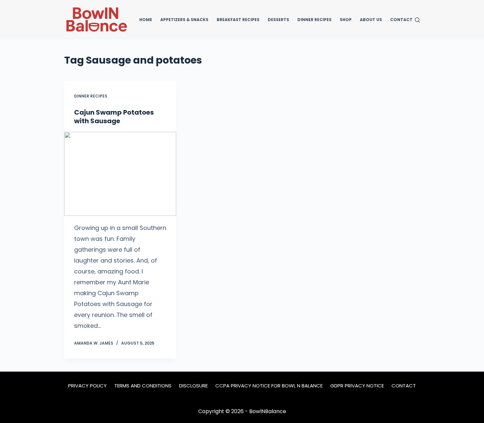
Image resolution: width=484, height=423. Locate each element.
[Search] (417, 19)
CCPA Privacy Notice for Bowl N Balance (269, 385)
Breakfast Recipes (238, 19)
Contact (401, 19)
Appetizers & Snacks (184, 19)
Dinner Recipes (314, 19)
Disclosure (193, 385)
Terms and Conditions (143, 385)
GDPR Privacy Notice (357, 385)
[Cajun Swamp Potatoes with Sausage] (120, 174)
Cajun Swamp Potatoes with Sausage (114, 117)
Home (145, 19)
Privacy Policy (87, 385)
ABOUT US (371, 19)
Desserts (278, 19)
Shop (346, 19)
